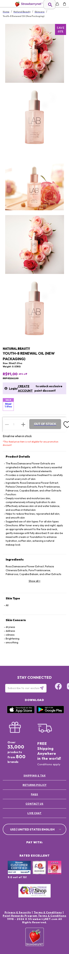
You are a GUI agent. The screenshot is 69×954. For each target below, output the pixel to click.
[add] (23, 424)
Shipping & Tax (35, 775)
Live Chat (34, 813)
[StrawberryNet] (28, 4)
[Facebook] (58, 686)
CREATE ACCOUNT (25, 388)
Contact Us (34, 803)
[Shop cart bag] (64, 4)
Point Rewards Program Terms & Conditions (34, 915)
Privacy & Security (18, 912)
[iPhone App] (21, 712)
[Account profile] (57, 4)
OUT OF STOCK (45, 424)
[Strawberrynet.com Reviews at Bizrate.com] (19, 873)
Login (13, 388)
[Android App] (50, 712)
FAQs (34, 794)
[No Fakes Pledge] (54, 871)
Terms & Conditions (48, 912)
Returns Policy (35, 784)
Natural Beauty (16, 348)
